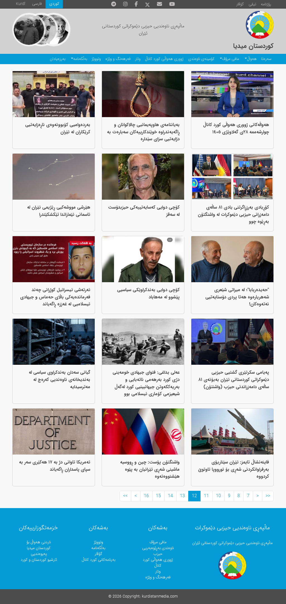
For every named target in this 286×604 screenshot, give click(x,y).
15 (158, 496)
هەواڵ (252, 59)
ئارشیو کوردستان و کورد (39, 559)
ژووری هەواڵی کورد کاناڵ (164, 59)
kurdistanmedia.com (160, 596)
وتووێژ (96, 59)
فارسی (37, 3)
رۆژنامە (266, 4)
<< (268, 496)
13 (182, 496)
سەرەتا (266, 59)
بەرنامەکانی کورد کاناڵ (98, 559)
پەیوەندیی (39, 554)
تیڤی (252, 4)
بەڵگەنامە (80, 59)
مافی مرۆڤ (230, 59)
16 (146, 496)
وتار (137, 59)
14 (170, 496)
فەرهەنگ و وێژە (118, 59)
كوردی (54, 3)
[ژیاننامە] (29, 29)
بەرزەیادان (57, 59)
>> (125, 496)
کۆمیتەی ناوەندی (201, 59)
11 (206, 496)
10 (218, 496)
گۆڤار (240, 4)
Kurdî (20, 4)
